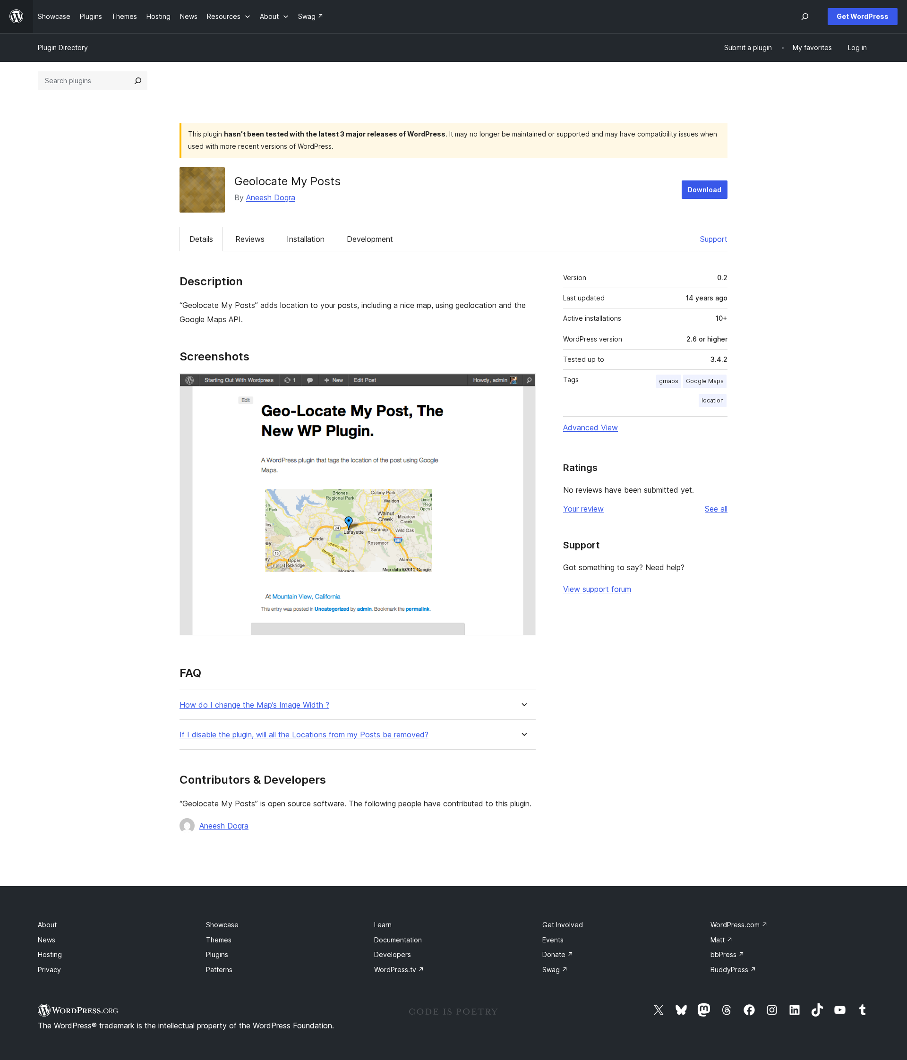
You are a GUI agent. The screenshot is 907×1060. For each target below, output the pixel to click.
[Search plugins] (137, 80)
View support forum (597, 589)
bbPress (727, 954)
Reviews (250, 239)
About (47, 925)
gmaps (668, 381)
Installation (306, 239)
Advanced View (590, 427)
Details (201, 239)
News (46, 940)
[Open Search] (805, 16)
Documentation (398, 940)
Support (713, 239)
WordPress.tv (399, 970)
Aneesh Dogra (270, 197)
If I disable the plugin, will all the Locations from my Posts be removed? (304, 734)
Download (704, 190)
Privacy (49, 970)
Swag (555, 970)
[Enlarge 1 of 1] (523, 386)
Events (553, 940)
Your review (583, 508)
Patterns (219, 970)
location (713, 400)
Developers (392, 954)
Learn (383, 925)
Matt (721, 940)
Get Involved (562, 925)
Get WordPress (863, 16)
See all (716, 508)
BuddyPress (733, 970)
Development (370, 239)
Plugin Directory (63, 47)
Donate (557, 954)
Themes (218, 940)
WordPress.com (739, 925)
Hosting (50, 954)
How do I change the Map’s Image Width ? (254, 705)
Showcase (222, 925)
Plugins (217, 954)
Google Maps (705, 381)
